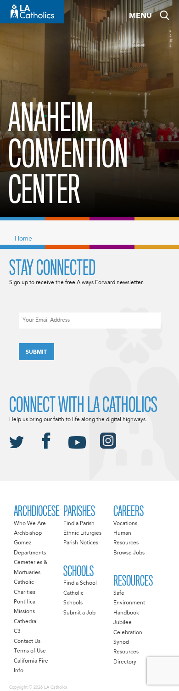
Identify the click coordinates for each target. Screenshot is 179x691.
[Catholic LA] (32, 11)
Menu (140, 16)
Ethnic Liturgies (82, 533)
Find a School (80, 583)
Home (23, 239)
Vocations (125, 523)
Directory (124, 662)
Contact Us (27, 641)
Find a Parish (79, 523)
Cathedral (26, 622)
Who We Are (30, 523)
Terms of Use (30, 651)
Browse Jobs (129, 553)
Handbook (126, 613)
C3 (17, 631)
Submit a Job (79, 613)
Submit (36, 352)
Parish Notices (80, 543)
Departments (30, 553)
